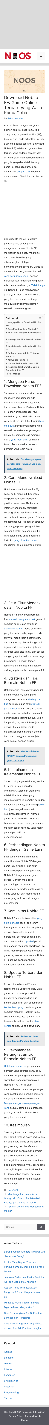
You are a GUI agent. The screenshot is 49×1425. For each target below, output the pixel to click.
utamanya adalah (13, 628)
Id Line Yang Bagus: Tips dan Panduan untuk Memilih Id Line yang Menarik (24, 1267)
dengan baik (23, 171)
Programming (11, 1392)
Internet (8, 1369)
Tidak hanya (38, 285)
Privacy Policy (15, 1416)
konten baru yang (13, 1007)
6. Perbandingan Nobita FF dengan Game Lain (23, 355)
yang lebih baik (19, 439)
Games (8, 1363)
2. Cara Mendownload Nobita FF (22, 329)
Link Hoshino (11, 1380)
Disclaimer (39, 1412)
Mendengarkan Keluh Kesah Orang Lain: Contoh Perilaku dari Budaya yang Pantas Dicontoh (22, 1198)
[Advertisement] (24, 24)
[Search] (41, 1227)
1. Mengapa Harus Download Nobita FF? (23, 324)
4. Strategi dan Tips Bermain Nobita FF (23, 341)
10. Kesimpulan (13, 373)
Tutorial (8, 1398)
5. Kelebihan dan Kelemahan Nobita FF (23, 348)
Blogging (8, 1357)
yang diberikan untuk (25, 540)
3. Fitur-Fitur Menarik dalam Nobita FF (23, 334)
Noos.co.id (27, 1412)
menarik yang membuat (22, 619)
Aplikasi (8, 1351)
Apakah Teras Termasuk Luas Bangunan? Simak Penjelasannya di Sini (23, 1292)
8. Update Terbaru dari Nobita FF (22, 363)
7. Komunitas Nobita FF (17, 360)
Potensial (13, 1190)
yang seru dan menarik (16, 276)
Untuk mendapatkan (15, 1066)
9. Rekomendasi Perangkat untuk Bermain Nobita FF (22, 369)
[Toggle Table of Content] (39, 318)
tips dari (29, 941)
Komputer (9, 1375)
